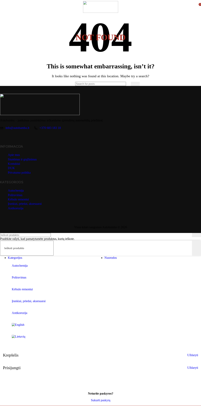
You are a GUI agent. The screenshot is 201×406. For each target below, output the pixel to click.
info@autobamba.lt (17, 127)
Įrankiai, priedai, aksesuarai (25, 203)
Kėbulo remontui (18, 199)
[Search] (135, 84)
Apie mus (14, 154)
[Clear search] (127, 84)
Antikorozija (15, 208)
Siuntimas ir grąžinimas (22, 159)
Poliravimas (15, 195)
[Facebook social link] (3, 136)
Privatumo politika (19, 172)
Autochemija (16, 190)
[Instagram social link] (11, 136)
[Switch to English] (104, 328)
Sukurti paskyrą (100, 400)
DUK (11, 168)
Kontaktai (14, 163)
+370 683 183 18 (50, 127)
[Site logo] (100, 11)
